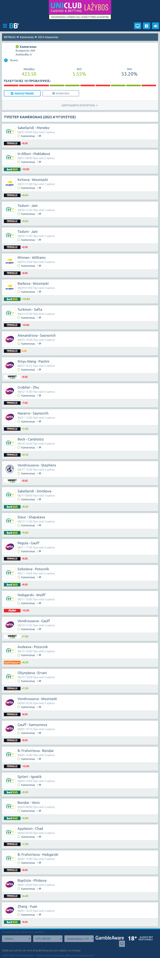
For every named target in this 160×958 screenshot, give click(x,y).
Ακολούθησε (24, 93)
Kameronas (27, 37)
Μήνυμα (62, 93)
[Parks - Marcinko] (118, 85)
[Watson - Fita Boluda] (87, 85)
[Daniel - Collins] (149, 85)
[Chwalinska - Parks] (72, 85)
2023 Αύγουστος (48, 37)
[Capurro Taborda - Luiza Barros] (26, 85)
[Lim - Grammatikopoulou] (57, 85)
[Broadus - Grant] (133, 85)
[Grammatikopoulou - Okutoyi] (11, 85)
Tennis (11, 60)
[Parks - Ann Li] (42, 85)
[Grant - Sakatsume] (103, 85)
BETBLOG (10, 37)
